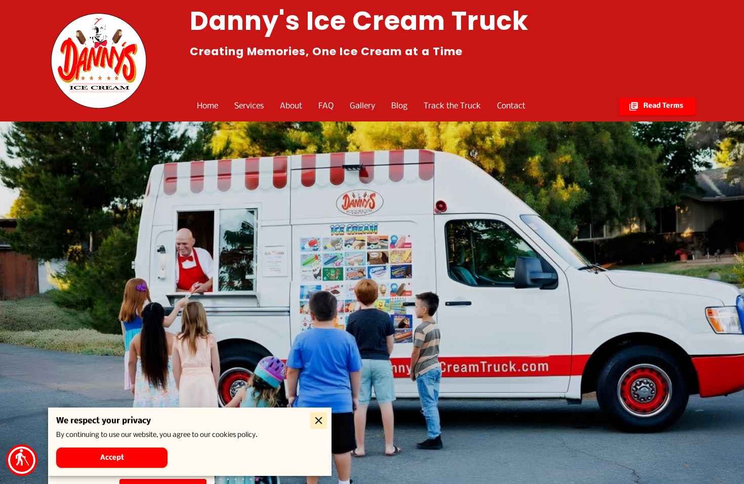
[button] (21, 460)
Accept (112, 458)
